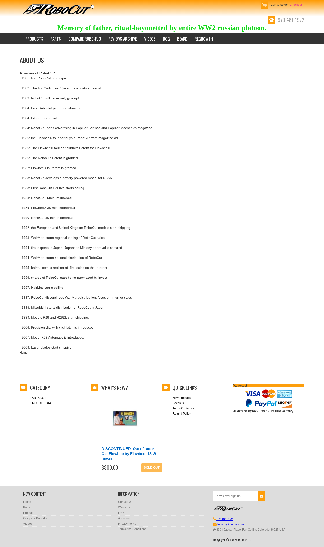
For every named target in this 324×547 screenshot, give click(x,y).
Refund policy (182, 413)
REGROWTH (204, 39)
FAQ (121, 512)
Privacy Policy (127, 523)
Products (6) (40, 403)
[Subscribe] (261, 496)
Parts (56, 39)
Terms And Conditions (132, 529)
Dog (166, 39)
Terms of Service (183, 408)
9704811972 (224, 519)
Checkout (296, 4)
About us (124, 518)
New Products (182, 398)
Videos (150, 39)
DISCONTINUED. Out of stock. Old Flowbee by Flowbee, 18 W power (129, 454)
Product (28, 512)
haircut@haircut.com (230, 524)
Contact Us (125, 502)
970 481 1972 (291, 20)
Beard (182, 39)
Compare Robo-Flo (84, 39)
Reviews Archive (122, 39)
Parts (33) (38, 398)
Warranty (124, 507)
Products (34, 39)
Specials (178, 403)
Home (24, 352)
